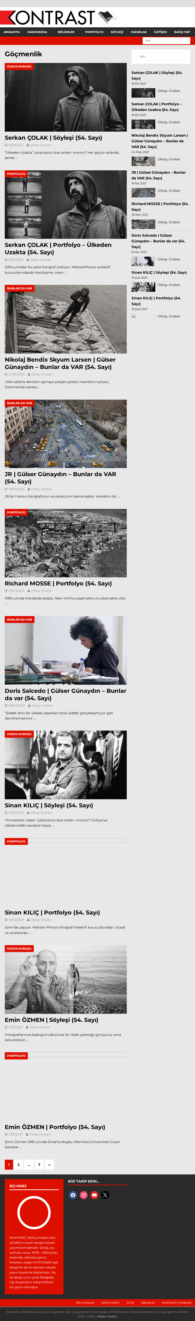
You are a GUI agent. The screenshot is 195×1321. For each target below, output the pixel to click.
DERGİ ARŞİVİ (110, 1302)
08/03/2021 (17, 705)
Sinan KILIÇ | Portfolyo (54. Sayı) (52, 912)
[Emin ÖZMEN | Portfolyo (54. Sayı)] (66, 1086)
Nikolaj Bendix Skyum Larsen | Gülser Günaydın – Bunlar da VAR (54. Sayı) (160, 141)
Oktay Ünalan (40, 145)
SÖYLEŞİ (117, 32)
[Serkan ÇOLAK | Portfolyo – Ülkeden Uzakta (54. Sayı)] (66, 204)
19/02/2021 (16, 812)
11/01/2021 (16, 1027)
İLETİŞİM (160, 32)
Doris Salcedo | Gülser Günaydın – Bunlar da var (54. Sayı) (158, 241)
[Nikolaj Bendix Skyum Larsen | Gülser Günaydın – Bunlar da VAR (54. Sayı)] (66, 319)
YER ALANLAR (85, 1302)
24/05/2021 (17, 374)
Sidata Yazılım (107, 1316)
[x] (105, 1195)
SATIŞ (130, 1302)
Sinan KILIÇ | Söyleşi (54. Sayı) (49, 805)
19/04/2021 (16, 489)
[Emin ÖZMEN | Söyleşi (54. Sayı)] (66, 979)
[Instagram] (84, 1195)
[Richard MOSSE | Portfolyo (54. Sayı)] (66, 543)
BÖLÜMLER (66, 32)
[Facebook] (73, 1195)
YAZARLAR (139, 32)
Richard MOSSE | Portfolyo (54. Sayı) (58, 583)
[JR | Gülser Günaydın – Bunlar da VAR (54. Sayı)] (66, 434)
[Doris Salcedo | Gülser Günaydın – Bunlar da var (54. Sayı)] (66, 650)
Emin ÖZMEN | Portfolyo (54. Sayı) (55, 1127)
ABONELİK (148, 1302)
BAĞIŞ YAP (182, 32)
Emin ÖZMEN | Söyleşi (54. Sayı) (51, 1019)
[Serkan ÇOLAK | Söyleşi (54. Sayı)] (66, 97)
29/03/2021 (16, 591)
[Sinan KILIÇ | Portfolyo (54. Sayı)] (66, 872)
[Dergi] (59, 22)
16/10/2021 (16, 145)
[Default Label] (94, 1195)
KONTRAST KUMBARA (176, 1302)
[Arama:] (166, 40)
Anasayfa (12, 32)
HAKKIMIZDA (37, 32)
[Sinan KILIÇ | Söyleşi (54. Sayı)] (66, 765)
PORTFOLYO (94, 32)
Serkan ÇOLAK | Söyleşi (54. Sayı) (53, 137)
